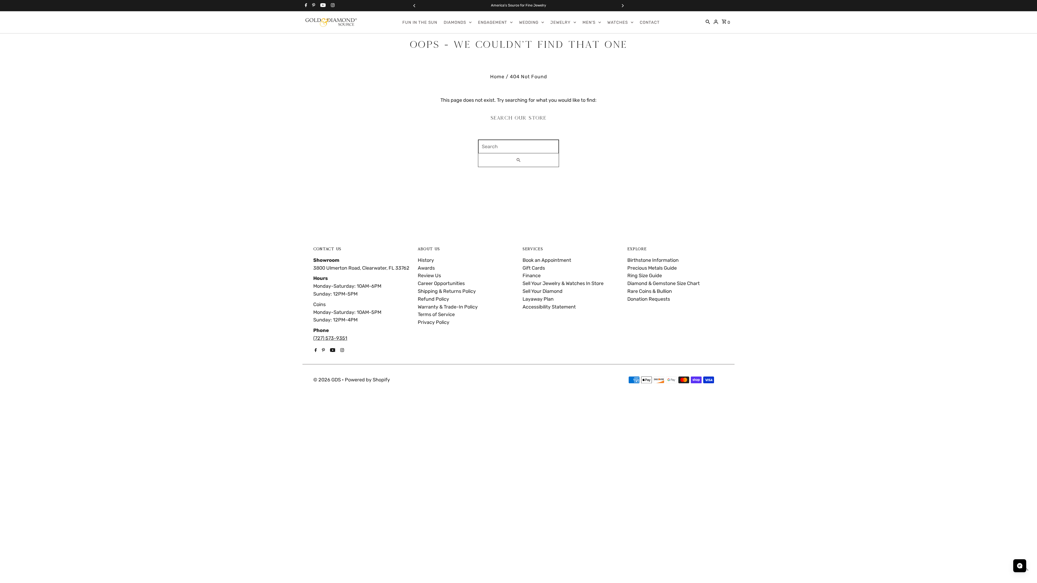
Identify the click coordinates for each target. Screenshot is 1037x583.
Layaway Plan (538, 299)
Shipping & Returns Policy (447, 291)
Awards (426, 268)
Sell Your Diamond (543, 291)
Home (497, 77)
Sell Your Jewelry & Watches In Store (563, 283)
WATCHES (617, 22)
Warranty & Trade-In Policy (448, 307)
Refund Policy (433, 299)
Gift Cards (534, 268)
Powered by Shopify (367, 380)
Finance (532, 276)
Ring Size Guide (644, 276)
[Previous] (414, 6)
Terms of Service (436, 314)
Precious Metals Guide (652, 268)
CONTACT (650, 22)
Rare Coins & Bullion (649, 291)
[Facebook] (305, 5)
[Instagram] (332, 5)
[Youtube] (322, 5)
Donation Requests (648, 299)
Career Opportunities (441, 283)
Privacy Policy (433, 322)
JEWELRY (560, 22)
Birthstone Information (653, 260)
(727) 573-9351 (330, 338)
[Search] (707, 22)
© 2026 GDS (327, 380)
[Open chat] (1019, 565)
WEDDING (528, 22)
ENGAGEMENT (492, 22)
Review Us (429, 276)
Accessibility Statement (549, 307)
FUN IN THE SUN (419, 22)
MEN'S (589, 22)
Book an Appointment (547, 260)
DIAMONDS (455, 22)
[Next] (622, 6)
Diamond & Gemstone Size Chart (663, 283)
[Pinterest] (313, 5)
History (426, 260)
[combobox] (518, 146)
